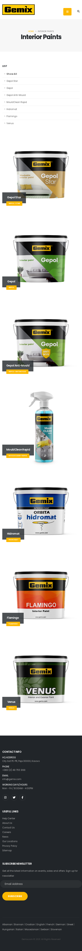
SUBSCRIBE (15, 896)
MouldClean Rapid (16, 102)
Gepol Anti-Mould (16, 95)
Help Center (8, 818)
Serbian (45, 929)
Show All (11, 74)
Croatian (30, 924)
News (5, 836)
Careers (6, 832)
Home (31, 31)
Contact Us (8, 827)
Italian (19, 929)
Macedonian (32, 929)
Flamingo (11, 116)
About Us (7, 823)
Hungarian (8, 929)
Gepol (9, 88)
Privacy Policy (9, 845)
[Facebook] (22, 797)
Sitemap (7, 850)
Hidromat (11, 109)
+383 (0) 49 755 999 (13, 770)
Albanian (7, 924)
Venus (10, 123)
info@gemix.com (11, 779)
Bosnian (18, 924)
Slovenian (56, 929)
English (41, 924)
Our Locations (10, 841)
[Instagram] (5, 797)
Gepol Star (12, 81)
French (50, 924)
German (60, 924)
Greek (70, 924)
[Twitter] (14, 797)
